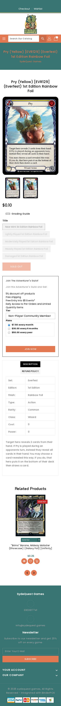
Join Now (31, 349)
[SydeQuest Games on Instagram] (27, 3)
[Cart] (56, 38)
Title (5, 220)
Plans (9, 320)
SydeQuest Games (30, 61)
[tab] (30, 364)
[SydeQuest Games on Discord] (39, 3)
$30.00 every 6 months (25, 328)
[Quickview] (24, 561)
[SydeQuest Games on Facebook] (21, 3)
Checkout (24, 8)
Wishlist (38, 8)
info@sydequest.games (30, 625)
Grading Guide (21, 213)
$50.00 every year (22, 332)
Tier (8, 310)
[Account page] (49, 38)
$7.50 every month (22, 324)
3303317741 (30, 610)
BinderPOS (48, 692)
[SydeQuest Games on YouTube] (33, 3)
